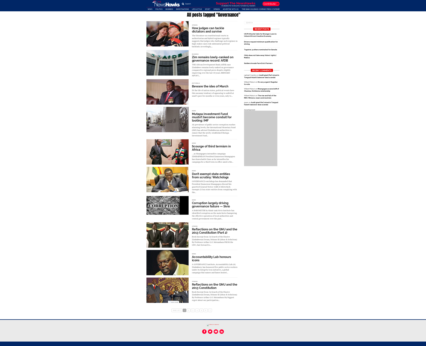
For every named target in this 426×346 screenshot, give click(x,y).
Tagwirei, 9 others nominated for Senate (260, 50)
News (150, 9)
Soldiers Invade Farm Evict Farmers (258, 63)
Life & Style (197, 9)
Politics (159, 9)
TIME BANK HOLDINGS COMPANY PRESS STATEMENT (261, 9)
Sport (207, 9)
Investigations (182, 9)
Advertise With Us (231, 9)
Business (169, 9)
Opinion (216, 9)
